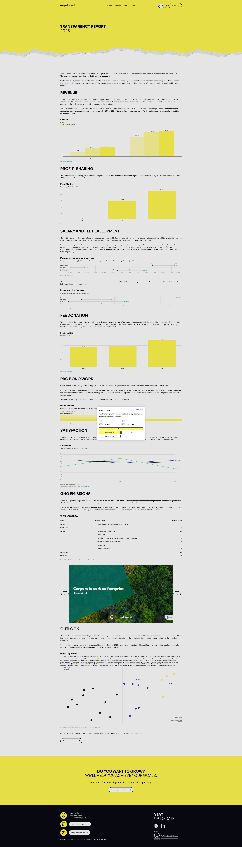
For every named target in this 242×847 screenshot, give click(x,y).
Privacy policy (139, 409)
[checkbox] (101, 421)
